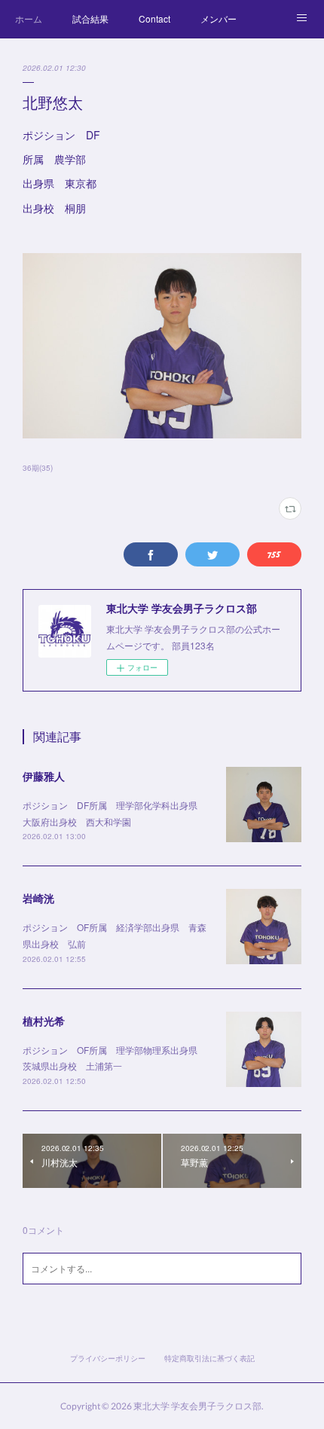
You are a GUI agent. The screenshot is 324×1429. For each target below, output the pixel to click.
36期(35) (38, 468)
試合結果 (90, 18)
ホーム (28, 18)
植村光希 (44, 1020)
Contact (154, 18)
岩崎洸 (38, 897)
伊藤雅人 (44, 775)
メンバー (218, 18)
